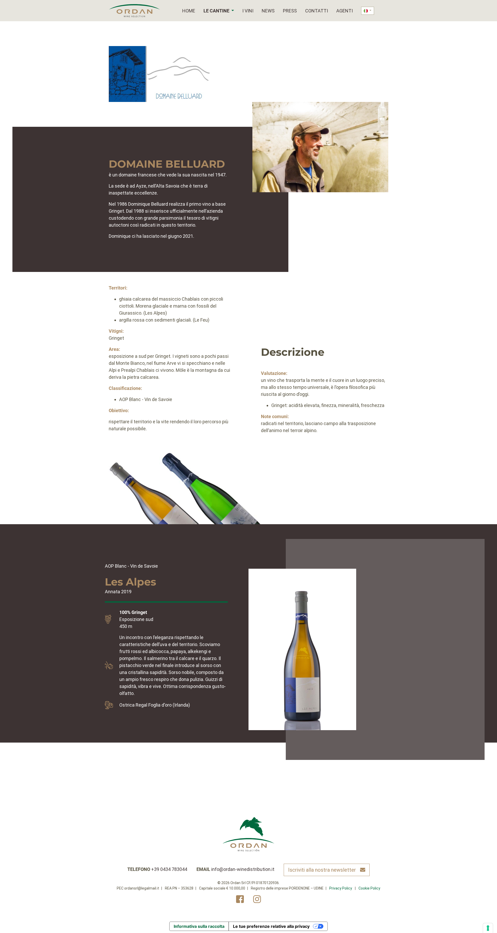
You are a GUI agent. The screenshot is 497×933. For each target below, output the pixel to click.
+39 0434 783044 (169, 869)
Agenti (344, 10)
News (268, 10)
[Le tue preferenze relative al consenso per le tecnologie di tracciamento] (488, 928)
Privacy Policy (340, 888)
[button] (232, 10)
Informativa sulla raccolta (199, 926)
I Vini (247, 10)
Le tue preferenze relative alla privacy (271, 926)
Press (290, 10)
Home (188, 10)
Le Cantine (216, 10)
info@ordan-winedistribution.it (242, 869)
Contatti (316, 10)
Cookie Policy (369, 888)
